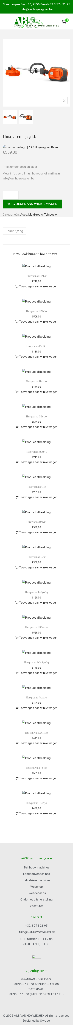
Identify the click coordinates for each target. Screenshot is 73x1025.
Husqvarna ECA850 (36, 276)
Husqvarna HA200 (36, 381)
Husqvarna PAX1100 (36, 732)
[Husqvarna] (30, 147)
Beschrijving (14, 231)
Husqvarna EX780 (36, 346)
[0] (64, 22)
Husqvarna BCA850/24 (36, 662)
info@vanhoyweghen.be (36, 9)
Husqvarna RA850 (36, 522)
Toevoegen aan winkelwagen (32, 204)
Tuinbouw (50, 214)
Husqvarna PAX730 (36, 803)
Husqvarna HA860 (36, 311)
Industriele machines (36, 880)
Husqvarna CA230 (36, 557)
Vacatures (36, 906)
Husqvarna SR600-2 (36, 627)
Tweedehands (36, 893)
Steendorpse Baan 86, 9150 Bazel (25, 4)
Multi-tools (35, 214)
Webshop (36, 886)
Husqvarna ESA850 (36, 451)
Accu (23, 214)
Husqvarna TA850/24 (36, 592)
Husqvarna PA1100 (36, 697)
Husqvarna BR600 (36, 767)
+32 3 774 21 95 (59, 4)
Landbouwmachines (36, 874)
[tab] (36, 231)
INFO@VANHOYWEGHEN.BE (36, 932)
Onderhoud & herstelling (36, 899)
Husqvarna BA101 (36, 486)
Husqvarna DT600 (36, 416)
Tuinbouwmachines (36, 867)
